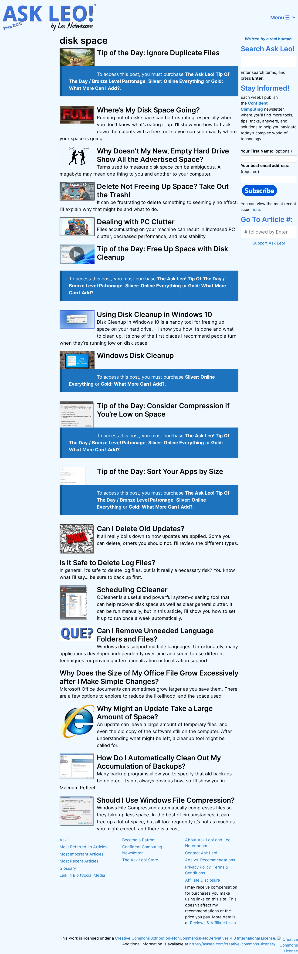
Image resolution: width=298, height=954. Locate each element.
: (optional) (266, 151)
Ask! (64, 840)
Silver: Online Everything (176, 81)
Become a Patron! (139, 840)
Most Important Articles (82, 854)
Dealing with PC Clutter (136, 221)
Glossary (68, 868)
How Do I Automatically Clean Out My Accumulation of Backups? (159, 762)
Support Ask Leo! (269, 243)
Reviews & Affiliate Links (213, 922)
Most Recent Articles (79, 861)
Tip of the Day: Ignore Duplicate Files (158, 52)
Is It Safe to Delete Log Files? (107, 562)
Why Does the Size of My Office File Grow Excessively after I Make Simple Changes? (149, 677)
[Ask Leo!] (52, 17)
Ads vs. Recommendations (210, 860)
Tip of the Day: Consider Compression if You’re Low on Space (163, 409)
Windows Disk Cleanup (135, 355)
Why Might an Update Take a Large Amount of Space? (155, 712)
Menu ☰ (280, 17)
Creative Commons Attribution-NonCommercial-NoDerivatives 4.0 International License (195, 938)
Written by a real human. (269, 39)
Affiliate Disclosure (202, 880)
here (256, 209)
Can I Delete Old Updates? (140, 528)
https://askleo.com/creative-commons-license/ (232, 944)
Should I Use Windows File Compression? (166, 800)
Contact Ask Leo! (201, 853)
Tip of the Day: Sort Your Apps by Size (160, 471)
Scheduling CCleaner (132, 589)
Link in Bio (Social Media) (83, 875)
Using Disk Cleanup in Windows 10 (154, 314)
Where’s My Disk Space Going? (148, 110)
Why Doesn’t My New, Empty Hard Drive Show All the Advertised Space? (163, 155)
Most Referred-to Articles (83, 847)
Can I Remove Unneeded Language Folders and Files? (155, 634)
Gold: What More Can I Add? (133, 384)
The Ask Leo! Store (140, 860)
